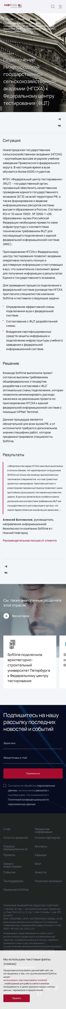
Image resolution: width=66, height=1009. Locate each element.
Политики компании (48, 881)
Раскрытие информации (43, 830)
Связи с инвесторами (12, 865)
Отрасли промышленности (15, 847)
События (9, 872)
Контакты (41, 846)
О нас (21, 19)
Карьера (40, 855)
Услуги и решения (15, 838)
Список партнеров (47, 838)
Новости (40, 872)
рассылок (41, 790)
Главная (8, 19)
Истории (34, 19)
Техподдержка (13, 881)
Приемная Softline (16, 890)
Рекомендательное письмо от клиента (30, 540)
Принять (16, 998)
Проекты (9, 855)
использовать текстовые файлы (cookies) (25, 980)
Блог (38, 864)
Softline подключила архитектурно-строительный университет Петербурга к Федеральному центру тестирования (29, 667)
